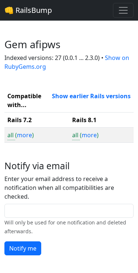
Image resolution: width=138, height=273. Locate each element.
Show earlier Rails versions (91, 96)
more (24, 135)
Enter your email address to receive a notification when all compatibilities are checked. (59, 188)
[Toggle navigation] (123, 10)
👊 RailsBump (28, 10)
